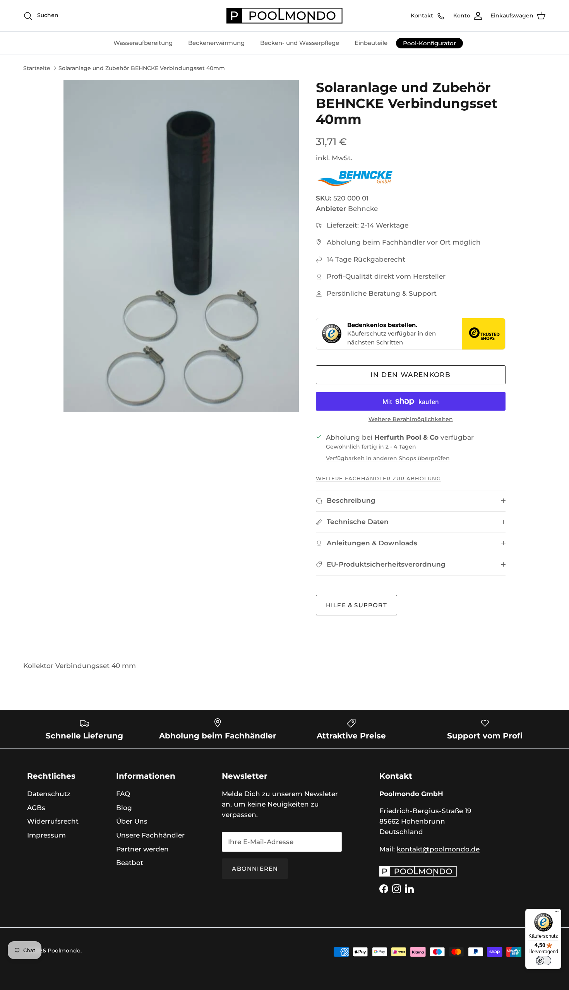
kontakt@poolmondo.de (438, 849)
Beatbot (129, 863)
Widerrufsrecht (53, 821)
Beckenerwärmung (216, 42)
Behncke (363, 208)
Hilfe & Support (356, 605)
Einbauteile (371, 42)
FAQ (123, 794)
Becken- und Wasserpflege (299, 42)
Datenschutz (48, 794)
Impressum (46, 835)
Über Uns (131, 821)
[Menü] (556, 913)
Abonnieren (255, 868)
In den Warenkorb (410, 375)
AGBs (36, 808)
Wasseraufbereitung (143, 42)
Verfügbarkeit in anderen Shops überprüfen (388, 458)
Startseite (36, 68)
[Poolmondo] (284, 16)
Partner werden (142, 849)
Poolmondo (64, 950)
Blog (124, 808)
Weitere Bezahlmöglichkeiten (410, 419)
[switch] (543, 960)
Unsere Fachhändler (150, 835)
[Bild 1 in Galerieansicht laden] (181, 246)
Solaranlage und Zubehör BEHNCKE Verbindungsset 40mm (141, 68)
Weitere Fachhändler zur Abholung (378, 478)
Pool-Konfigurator (429, 43)
